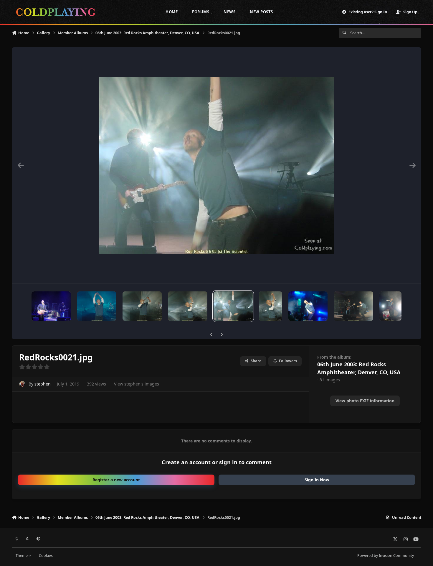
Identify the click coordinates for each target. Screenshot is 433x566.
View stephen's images (136, 384)
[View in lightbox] (216, 165)
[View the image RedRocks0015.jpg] (353, 306)
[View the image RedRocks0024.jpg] (96, 306)
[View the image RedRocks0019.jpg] (308, 306)
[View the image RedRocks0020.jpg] (270, 306)
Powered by (385, 555)
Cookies (46, 555)
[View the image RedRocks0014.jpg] (390, 306)
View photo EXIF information (365, 400)
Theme (22, 555)
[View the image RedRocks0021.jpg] (233, 306)
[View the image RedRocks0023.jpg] (142, 306)
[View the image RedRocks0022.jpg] (187, 306)
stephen (42, 384)
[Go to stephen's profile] (22, 384)
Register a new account (116, 480)
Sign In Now (317, 480)
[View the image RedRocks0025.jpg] (51, 306)
